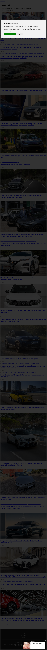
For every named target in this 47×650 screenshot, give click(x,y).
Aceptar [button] (7, 34)
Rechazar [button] (13, 34)
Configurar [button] (19, 34)
